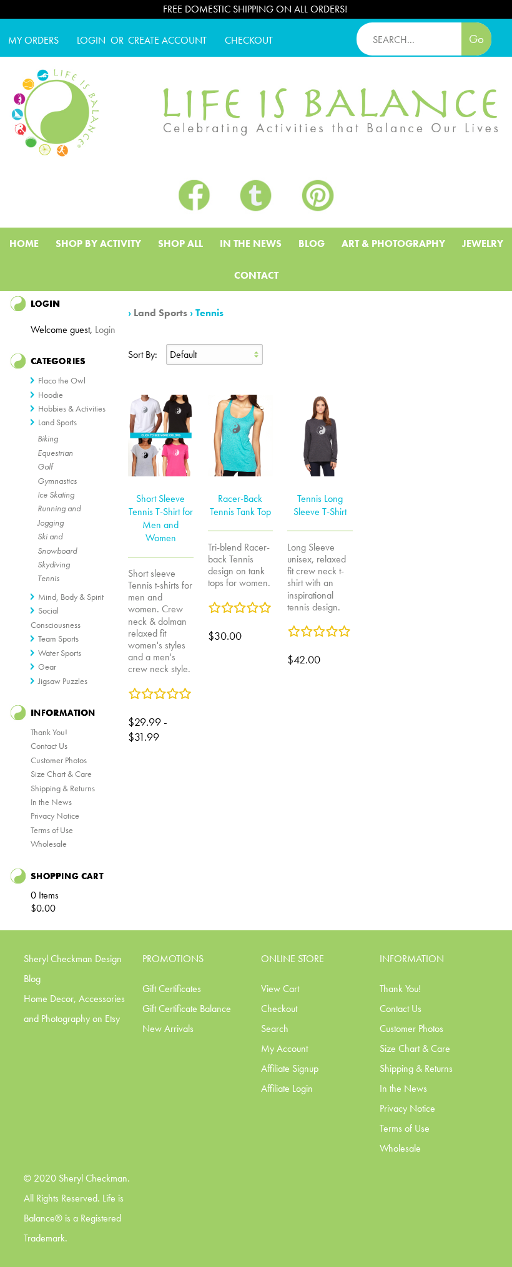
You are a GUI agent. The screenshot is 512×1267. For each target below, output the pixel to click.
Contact (256, 275)
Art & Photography (393, 243)
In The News (251, 243)
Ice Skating (55, 494)
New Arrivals (168, 1028)
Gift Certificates (171, 988)
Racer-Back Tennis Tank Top (240, 505)
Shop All (180, 243)
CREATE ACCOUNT (167, 40)
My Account (284, 1048)
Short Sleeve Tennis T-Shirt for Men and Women (161, 518)
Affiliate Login (287, 1088)
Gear (47, 666)
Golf (44, 466)
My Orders (33, 40)
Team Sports (58, 638)
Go (476, 39)
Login (91, 40)
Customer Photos (59, 760)
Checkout (279, 1008)
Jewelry (482, 243)
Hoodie (50, 394)
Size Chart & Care (61, 773)
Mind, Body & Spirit (71, 596)
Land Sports (160, 312)
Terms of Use (52, 830)
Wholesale (49, 843)
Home (24, 243)
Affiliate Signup (289, 1068)
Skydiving (53, 564)
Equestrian (55, 452)
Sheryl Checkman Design (73, 958)
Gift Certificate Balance (186, 1008)
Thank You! (49, 732)
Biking (47, 438)
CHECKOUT (249, 40)
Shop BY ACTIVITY (98, 243)
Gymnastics (57, 480)
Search (274, 1028)
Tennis (209, 312)
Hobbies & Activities (72, 408)
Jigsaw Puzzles (62, 680)
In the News (51, 801)
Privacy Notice (55, 815)
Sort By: (142, 354)
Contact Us (49, 745)
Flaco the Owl (62, 380)
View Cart (280, 988)
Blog (311, 243)
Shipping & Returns (63, 788)
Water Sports (59, 652)
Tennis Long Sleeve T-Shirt (320, 505)
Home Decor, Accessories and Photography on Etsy (74, 1008)
